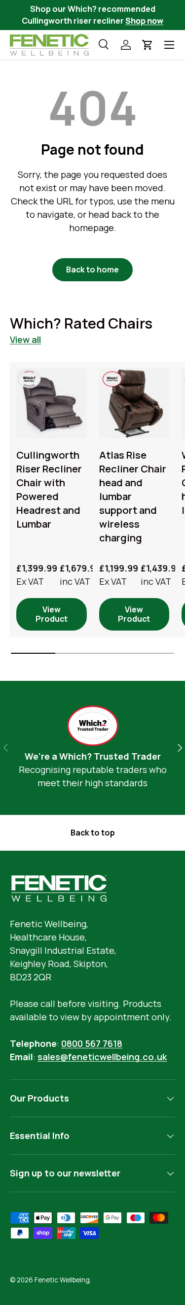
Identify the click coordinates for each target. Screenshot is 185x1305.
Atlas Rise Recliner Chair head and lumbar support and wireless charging (132, 496)
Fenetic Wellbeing (62, 1279)
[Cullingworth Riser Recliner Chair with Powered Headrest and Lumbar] (51, 403)
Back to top (93, 832)
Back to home (92, 269)
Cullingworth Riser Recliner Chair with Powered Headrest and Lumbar (49, 489)
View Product (52, 614)
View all (25, 339)
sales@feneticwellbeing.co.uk (102, 1057)
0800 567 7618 (91, 1043)
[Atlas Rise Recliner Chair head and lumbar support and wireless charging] (134, 403)
